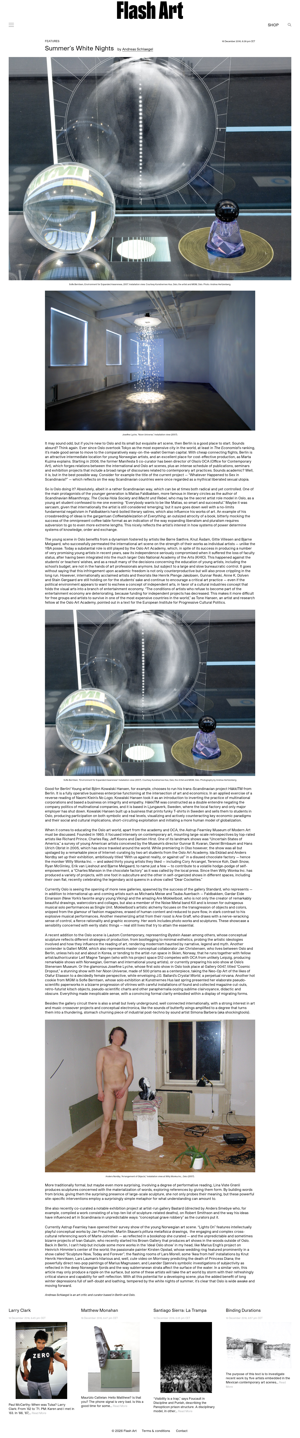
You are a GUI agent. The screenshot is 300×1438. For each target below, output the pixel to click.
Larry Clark (20, 1310)
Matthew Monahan (99, 1310)
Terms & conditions (156, 1431)
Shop (273, 25)
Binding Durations (243, 1310)
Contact (182, 1431)
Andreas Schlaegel (137, 49)
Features (52, 41)
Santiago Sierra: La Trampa (180, 1310)
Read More (39, 1412)
